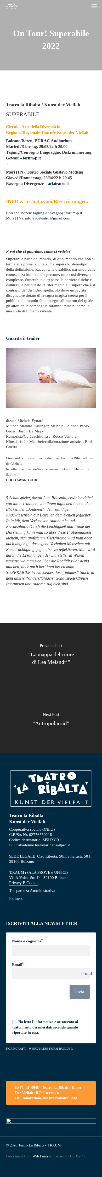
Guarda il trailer (23, 338)
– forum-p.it (31, 158)
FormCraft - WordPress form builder (39, 1048)
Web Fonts (40, 1156)
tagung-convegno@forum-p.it (57, 213)
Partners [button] (15, 898)
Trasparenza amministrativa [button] (32, 890)
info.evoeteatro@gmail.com (47, 218)
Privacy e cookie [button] (23, 883)
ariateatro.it (58, 183)
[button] (94, 6)
